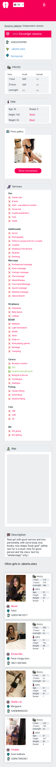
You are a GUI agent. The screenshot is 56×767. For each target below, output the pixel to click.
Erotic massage (19, 268)
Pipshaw (15, 253)
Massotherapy (18, 280)
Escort (15, 233)
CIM (13, 411)
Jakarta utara (18, 49)
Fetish (14, 221)
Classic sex (17, 197)
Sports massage (19, 288)
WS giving (16, 431)
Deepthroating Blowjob (22, 371)
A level (15, 201)
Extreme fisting (18, 399)
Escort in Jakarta (13, 26)
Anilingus (16, 383)
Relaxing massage (20, 292)
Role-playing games (21, 343)
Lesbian (15, 316)
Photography (17, 237)
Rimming (16, 256)
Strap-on (16, 339)
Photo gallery (16, 131)
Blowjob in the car (20, 375)
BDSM (14, 331)
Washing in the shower (22, 249)
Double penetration (20, 213)
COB (14, 415)
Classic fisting (18, 391)
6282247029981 (19, 42)
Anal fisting (17, 395)
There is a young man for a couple (27, 241)
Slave (14, 335)
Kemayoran (16, 56)
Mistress (16, 324)
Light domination (19, 327)
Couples (15, 245)
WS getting (17, 435)
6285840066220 (19, 710)
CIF (13, 419)
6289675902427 (19, 758)
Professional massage (22, 264)
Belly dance (17, 312)
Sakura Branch (18, 296)
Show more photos (28, 171)
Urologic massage (20, 272)
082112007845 (18, 663)
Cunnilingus (17, 379)
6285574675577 (19, 615)
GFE (13, 367)
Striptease (16, 308)
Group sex (16, 209)
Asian (32, 114)
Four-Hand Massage (21, 284)
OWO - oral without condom (24, 205)
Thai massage (18, 276)
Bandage (16, 347)
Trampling (16, 351)
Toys (14, 217)
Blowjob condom (19, 363)
